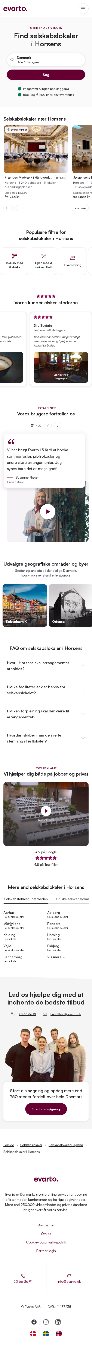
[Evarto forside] (46, 1179)
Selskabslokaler (31, 1145)
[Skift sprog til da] (33, 1333)
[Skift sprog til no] (59, 1333)
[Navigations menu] (83, 8)
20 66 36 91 (27, 1014)
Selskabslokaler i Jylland (66, 1145)
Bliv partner (46, 1225)
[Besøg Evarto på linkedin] (58, 1322)
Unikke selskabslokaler (74, 899)
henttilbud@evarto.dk (65, 1014)
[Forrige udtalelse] (48, 425)
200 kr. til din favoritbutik (56, 94)
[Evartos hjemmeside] (15, 8)
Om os (46, 1234)
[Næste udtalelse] (57, 425)
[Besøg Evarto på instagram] (46, 1322)
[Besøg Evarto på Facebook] (34, 1322)
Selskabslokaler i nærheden (26, 899)
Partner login (46, 1251)
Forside (8, 1145)
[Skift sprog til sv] (46, 1333)
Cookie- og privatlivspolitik (46, 1242)
